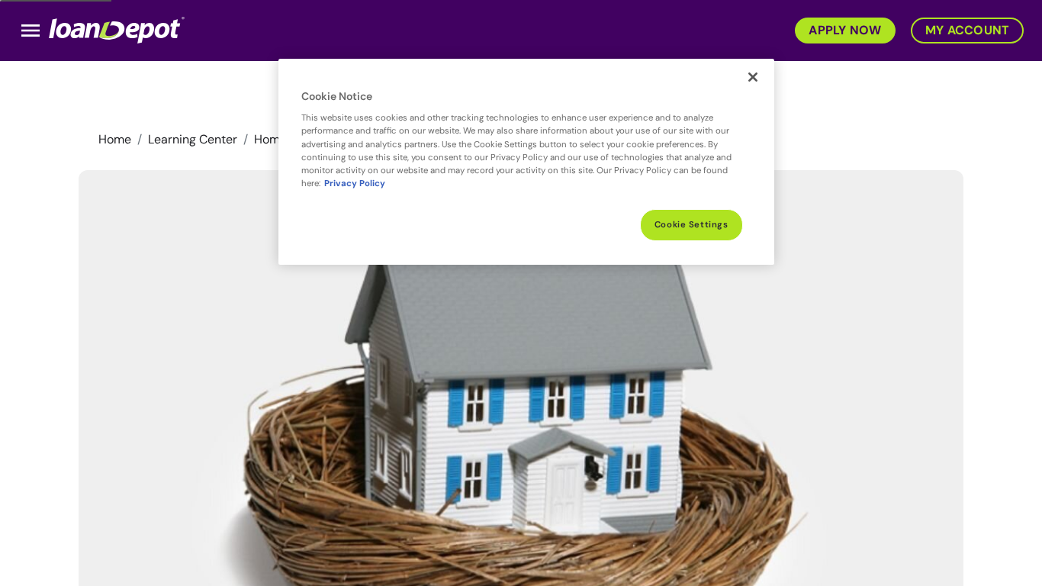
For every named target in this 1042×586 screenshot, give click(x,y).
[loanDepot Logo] (117, 29)
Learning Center (192, 139)
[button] (841, 29)
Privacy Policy (354, 183)
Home (114, 139)
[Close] (753, 77)
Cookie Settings (691, 224)
